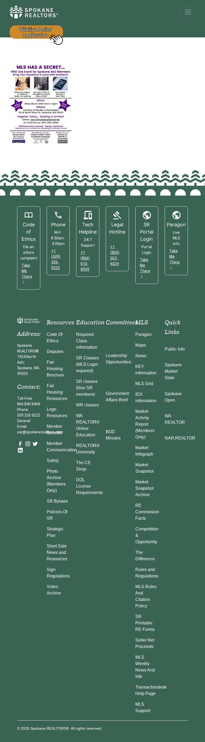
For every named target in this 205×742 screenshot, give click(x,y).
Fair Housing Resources (57, 392)
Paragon (143, 334)
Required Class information (86, 340)
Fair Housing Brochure (55, 368)
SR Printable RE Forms (145, 623)
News (140, 355)
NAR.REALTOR (180, 438)
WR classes (87, 405)
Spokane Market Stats (173, 371)
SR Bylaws (57, 501)
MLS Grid (144, 383)
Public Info (175, 349)
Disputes (55, 351)
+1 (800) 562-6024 (114, 255)
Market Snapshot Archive (144, 488)
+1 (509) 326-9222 (55, 259)
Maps (140, 345)
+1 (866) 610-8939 (85, 260)
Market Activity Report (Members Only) (144, 424)
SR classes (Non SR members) (87, 388)
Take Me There (27, 271)
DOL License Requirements (89, 486)
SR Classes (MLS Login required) (87, 364)
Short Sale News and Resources (57, 552)
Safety (53, 460)
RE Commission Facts (147, 511)
